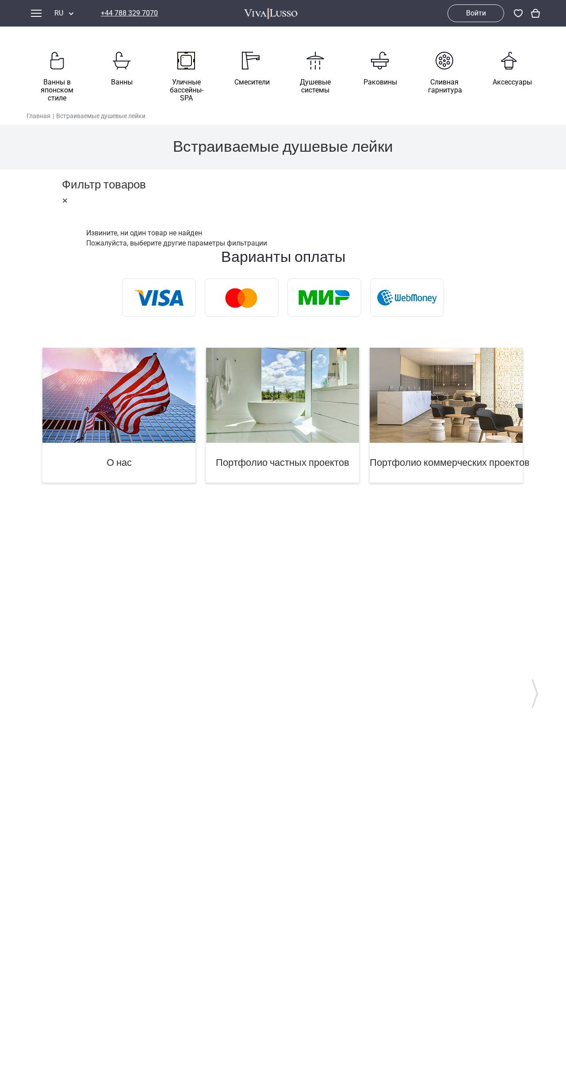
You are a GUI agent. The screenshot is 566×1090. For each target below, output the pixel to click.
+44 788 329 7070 (129, 13)
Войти (476, 13)
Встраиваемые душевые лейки (100, 115)
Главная (38, 115)
